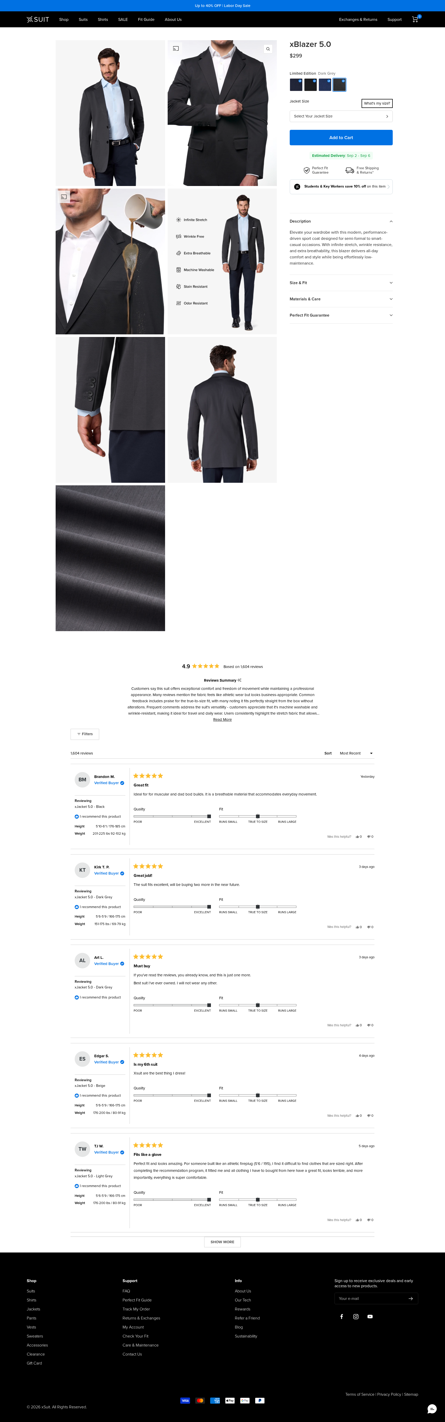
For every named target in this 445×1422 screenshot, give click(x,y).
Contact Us (132, 1354)
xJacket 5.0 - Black (90, 807)
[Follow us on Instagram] (356, 1316)
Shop (64, 19)
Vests (31, 1327)
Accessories (37, 1345)
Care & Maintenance (141, 1345)
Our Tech (243, 1300)
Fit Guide (146, 19)
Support (395, 19)
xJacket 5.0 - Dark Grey (93, 897)
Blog (239, 1327)
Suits (83, 19)
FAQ (126, 1291)
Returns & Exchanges (141, 1318)
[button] (222, 719)
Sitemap (411, 1394)
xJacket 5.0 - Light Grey (94, 1176)
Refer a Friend (247, 1318)
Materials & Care (305, 299)
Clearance (36, 1354)
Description (300, 221)
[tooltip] (239, 680)
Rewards (242, 1309)
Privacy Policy (389, 1394)
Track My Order (136, 1309)
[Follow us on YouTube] (370, 1316)
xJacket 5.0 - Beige (90, 1086)
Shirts (103, 19)
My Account (133, 1327)
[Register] (411, 1298)
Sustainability (246, 1336)
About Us (173, 19)
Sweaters (35, 1336)
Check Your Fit (135, 1336)
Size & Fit (298, 282)
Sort (328, 753)
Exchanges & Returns (358, 19)
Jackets (33, 1309)
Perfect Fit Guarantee (309, 315)
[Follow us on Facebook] (342, 1316)
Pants (31, 1318)
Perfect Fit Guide (137, 1300)
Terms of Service (359, 1394)
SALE (123, 19)
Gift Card (34, 1363)
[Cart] (415, 19)
